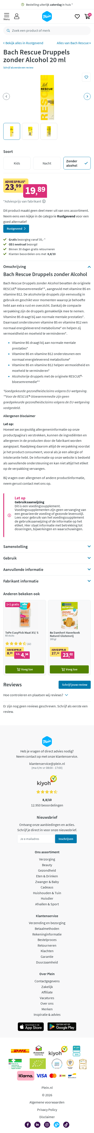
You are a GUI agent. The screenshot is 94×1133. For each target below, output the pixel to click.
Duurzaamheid (47, 962)
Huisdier (47, 898)
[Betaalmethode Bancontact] (72, 1076)
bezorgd (23, 244)
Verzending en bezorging (47, 923)
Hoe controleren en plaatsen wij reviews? (33, 695)
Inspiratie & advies (47, 1014)
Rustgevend (34, 43)
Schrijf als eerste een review (18, 67)
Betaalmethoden (47, 928)
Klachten (47, 951)
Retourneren (47, 945)
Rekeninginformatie (47, 934)
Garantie (47, 956)
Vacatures (47, 998)
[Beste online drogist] (70, 1063)
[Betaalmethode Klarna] (25, 1075)
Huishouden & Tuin (47, 893)
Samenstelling (15, 546)
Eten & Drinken (47, 876)
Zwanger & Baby (47, 881)
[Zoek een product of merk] (7, 30)
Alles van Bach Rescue (73, 43)
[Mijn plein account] (16, 16)
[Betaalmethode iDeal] (62, 1076)
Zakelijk (47, 986)
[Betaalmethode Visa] (41, 1076)
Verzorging (47, 859)
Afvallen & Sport (47, 904)
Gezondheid (47, 870)
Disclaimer (47, 1117)
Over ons (47, 1003)
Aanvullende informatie (23, 569)
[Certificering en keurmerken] (37, 1063)
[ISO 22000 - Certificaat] (57, 1063)
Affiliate (47, 992)
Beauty (47, 865)
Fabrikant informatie (20, 581)
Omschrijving (14, 266)
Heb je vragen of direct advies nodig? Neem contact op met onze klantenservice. (47, 754)
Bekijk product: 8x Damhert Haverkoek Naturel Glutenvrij (69, 637)
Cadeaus (47, 887)
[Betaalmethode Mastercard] (53, 1076)
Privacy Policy (47, 1109)
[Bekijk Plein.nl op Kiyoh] (58, 1051)
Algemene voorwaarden (47, 1102)
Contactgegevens (47, 981)
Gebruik (10, 558)
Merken (47, 1009)
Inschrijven (66, 839)
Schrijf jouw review (74, 685)
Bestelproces (47, 939)
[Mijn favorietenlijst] (77, 16)
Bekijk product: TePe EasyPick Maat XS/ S (24, 637)
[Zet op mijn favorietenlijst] (86, 77)
